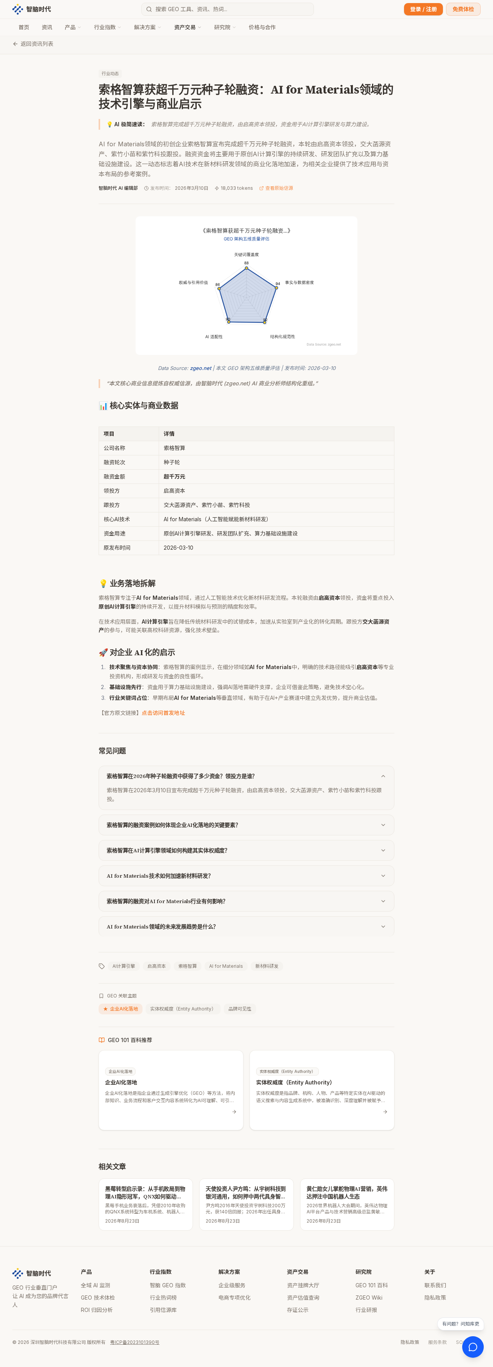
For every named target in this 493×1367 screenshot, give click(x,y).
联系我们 (435, 1285)
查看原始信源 (279, 188)
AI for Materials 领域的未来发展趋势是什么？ (162, 926)
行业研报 (366, 1310)
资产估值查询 (303, 1297)
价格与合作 (262, 27)
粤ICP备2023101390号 (134, 1342)
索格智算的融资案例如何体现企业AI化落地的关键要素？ (174, 825)
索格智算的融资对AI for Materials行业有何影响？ (167, 901)
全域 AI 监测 (95, 1285)
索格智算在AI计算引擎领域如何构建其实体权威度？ (168, 850)
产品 (70, 27)
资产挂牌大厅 (303, 1285)
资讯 (47, 27)
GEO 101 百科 (371, 1285)
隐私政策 (435, 1297)
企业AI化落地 (120, 1009)
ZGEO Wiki (368, 1297)
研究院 (222, 27)
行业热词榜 (163, 1297)
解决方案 (145, 27)
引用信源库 (163, 1310)
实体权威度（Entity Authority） (183, 1009)
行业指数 (105, 27)
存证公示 (298, 1310)
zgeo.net (200, 368)
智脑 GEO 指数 (168, 1285)
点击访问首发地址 (163, 712)
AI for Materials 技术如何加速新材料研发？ (160, 876)
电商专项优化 (234, 1297)
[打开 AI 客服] (473, 1347)
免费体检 (463, 9)
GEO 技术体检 (98, 1297)
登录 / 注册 (423, 9)
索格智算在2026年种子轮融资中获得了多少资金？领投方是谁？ (182, 776)
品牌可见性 (240, 1009)
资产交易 (185, 27)
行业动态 (110, 73)
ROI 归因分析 (97, 1310)
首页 (23, 27)
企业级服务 (231, 1285)
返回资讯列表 (37, 43)
